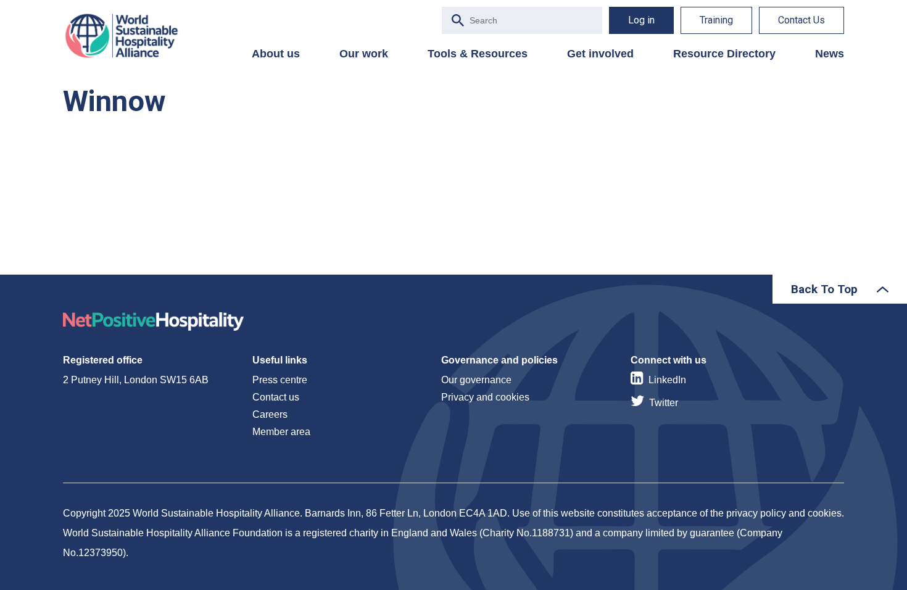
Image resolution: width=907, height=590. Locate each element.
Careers (270, 414)
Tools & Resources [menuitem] (478, 54)
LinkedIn (667, 380)
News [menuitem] (829, 54)
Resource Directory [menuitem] (724, 54)
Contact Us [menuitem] (801, 20)
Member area (281, 431)
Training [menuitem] (716, 20)
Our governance (476, 380)
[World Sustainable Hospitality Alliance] (128, 36)
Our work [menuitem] (363, 54)
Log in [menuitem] (641, 20)
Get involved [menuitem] (600, 54)
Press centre (279, 380)
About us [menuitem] (276, 54)
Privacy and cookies (485, 397)
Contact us (275, 397)
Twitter (663, 402)
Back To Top (824, 289)
